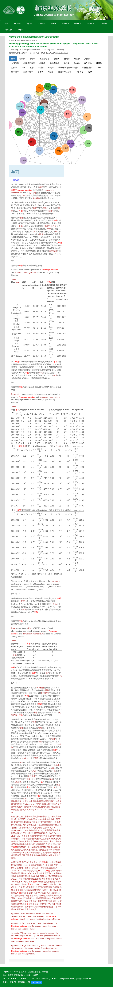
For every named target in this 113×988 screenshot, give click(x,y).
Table (13, 279)
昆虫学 (14, 67)
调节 (13, 804)
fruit (19, 936)
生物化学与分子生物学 (68, 67)
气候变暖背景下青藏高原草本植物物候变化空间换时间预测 (34, 37)
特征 (27, 827)
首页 (7, 23)
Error (30, 628)
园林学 (50, 72)
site (27, 919)
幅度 (52, 801)
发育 (55, 226)
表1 (12, 261)
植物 (35, 208)
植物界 (22, 59)
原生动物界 (44, 59)
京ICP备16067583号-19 (20, 982)
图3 (12, 593)
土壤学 (99, 67)
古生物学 (88, 63)
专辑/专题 (90, 23)
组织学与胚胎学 (64, 72)
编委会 (29, 23)
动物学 (77, 63)
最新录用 (65, 23)
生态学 (51, 67)
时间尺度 (45, 693)
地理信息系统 (29, 63)
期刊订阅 (8, 30)
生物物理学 (87, 67)
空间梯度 (31, 776)
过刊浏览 (77, 23)
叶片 (41, 234)
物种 (15, 827)
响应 (40, 742)
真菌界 (87, 59)
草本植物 (36, 198)
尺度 (52, 768)
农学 (32, 67)
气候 (54, 787)
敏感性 (26, 798)
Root (13, 628)
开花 (25, 195)
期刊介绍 (17, 23)
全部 (13, 59)
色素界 (67, 59)
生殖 (23, 833)
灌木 (45, 208)
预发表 (53, 23)
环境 (34, 722)
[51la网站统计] (36, 982)
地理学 (42, 63)
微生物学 (15, 72)
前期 (32, 870)
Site (17, 282)
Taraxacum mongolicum (25, 272)
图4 (12, 683)
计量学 (99, 63)
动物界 (57, 59)
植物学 (32, 59)
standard (49, 913)
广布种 (33, 193)
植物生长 (49, 226)
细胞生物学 (28, 72)
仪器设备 (80, 72)
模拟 (41, 187)
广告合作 (103, 23)
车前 (13, 190)
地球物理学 (54, 63)
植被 (90, 72)
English (20, 30)
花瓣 (33, 231)
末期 (13, 839)
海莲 (23, 890)
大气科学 (15, 63)
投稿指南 (41, 23)
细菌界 (77, 59)
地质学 (66, 63)
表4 (12, 616)
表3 (12, 382)
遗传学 (40, 72)
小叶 (49, 229)
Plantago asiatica (24, 190)
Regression (16, 394)
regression (55, 581)
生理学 (41, 67)
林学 (23, 67)
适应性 (18, 782)
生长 (27, 833)
